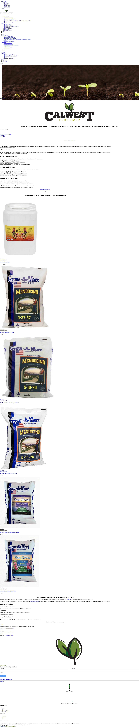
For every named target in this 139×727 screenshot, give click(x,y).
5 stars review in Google (10, 628)
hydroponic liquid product (34, 601)
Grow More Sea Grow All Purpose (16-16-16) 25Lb (9, 532)
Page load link (2, 726)
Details (6, 259)
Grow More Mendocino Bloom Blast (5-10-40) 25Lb (9, 402)
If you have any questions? (6, 679)
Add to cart (2, 259)
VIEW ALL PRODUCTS (69, 140)
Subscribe (2, 675)
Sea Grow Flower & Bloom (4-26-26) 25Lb (8, 591)
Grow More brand (69, 599)
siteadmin (3, 98)
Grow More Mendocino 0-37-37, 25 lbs (7, 332)
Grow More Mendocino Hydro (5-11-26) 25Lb (8, 473)
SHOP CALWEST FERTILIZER (45, 189)
